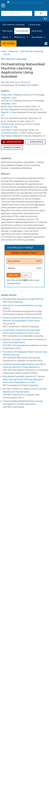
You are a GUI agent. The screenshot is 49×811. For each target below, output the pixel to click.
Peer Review (37, 37)
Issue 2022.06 (22, 31)
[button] (45, 18)
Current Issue (34, 24)
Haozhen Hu (6, 100)
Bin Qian (5, 109)
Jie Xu (3, 121)
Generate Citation (12, 147)
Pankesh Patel (7, 124)
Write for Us (20, 37)
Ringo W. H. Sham (9, 112)
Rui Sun (4, 118)
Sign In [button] (34, 252)
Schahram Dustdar (9, 132)
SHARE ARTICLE (36, 142)
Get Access (8, 43)
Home (3, 51)
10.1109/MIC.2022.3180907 (27, 85)
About (5, 37)
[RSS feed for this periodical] (46, 43)
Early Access (37, 31)
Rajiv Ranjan (6, 135)
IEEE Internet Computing (13, 24)
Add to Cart (14, 275)
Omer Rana (6, 130)
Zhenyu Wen (6, 94)
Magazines (13, 51)
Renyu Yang (6, 106)
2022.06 (6, 54)
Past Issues (7, 31)
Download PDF (14, 142)
